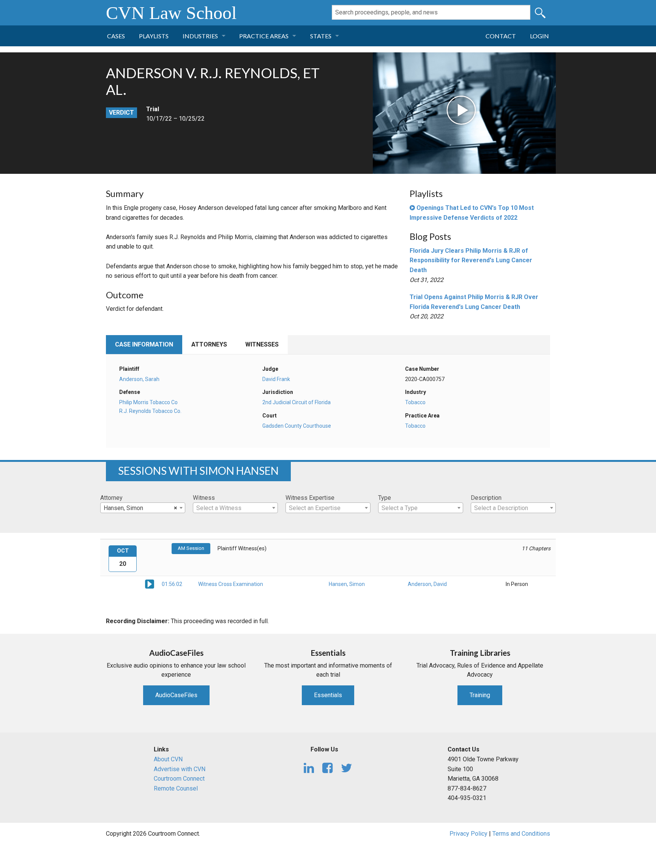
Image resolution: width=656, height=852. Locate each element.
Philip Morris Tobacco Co (148, 402)
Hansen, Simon (347, 584)
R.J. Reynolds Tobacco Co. (150, 411)
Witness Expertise (309, 497)
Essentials (328, 695)
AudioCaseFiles (176, 695)
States (320, 35)
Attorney (111, 497)
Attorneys (209, 344)
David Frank (276, 379)
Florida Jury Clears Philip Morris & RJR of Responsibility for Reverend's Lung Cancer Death (471, 260)
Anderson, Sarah (139, 379)
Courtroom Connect (179, 778)
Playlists (154, 35)
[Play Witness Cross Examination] (149, 584)
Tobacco (415, 402)
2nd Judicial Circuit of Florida (296, 402)
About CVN (168, 759)
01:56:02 (172, 584)
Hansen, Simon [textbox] (140, 508)
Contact (501, 35)
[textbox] (235, 508)
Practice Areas (264, 35)
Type (384, 497)
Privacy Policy (468, 833)
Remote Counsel (176, 788)
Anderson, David (427, 584)
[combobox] (142, 507)
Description (486, 497)
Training (480, 695)
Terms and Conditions (521, 833)
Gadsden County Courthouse (296, 426)
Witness (204, 497)
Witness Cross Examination (230, 584)
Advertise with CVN (179, 769)
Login (539, 35)
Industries (200, 35)
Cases (116, 35)
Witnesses (262, 344)
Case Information (144, 344)
